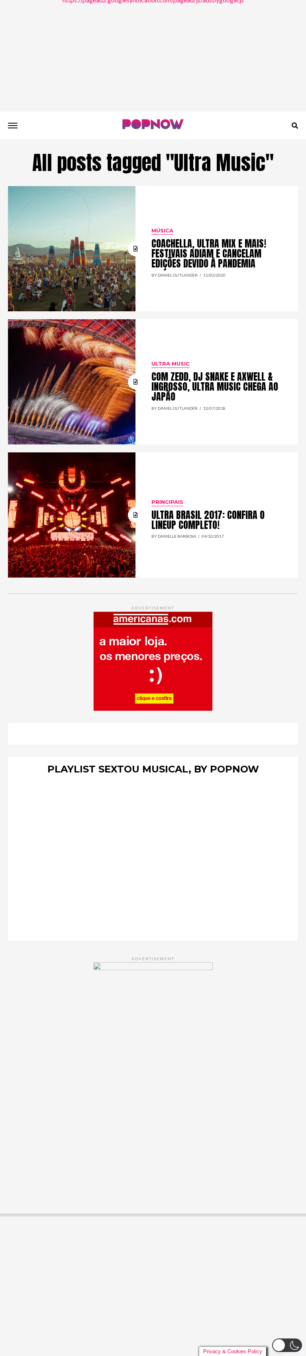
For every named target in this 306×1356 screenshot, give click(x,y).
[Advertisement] (153, 56)
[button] (287, 1345)
